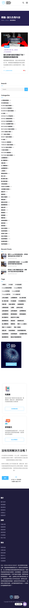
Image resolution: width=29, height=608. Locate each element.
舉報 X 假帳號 (17, 327)
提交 (5, 478)
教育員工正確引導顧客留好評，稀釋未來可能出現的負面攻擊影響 (17, 270)
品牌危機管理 (5, 311)
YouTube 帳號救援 (6, 152)
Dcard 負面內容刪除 (6, 105)
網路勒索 (3, 194)
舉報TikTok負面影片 (7, 327)
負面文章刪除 (4, 236)
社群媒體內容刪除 (5, 189)
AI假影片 (4, 284)
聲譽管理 (13, 324)
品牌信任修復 (19, 307)
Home (2, 20)
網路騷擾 (3, 215)
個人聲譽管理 (4, 160)
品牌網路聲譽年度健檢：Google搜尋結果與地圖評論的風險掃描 (18, 263)
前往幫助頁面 (14, 408)
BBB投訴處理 (18, 284)
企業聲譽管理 (4, 158)
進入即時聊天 (14, 439)
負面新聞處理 (14, 334)
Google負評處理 (16, 291)
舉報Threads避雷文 (22, 324)
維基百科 (3, 191)
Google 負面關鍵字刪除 (7, 124)
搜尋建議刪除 (23, 314)
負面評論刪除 (4, 244)
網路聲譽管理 (4, 205)
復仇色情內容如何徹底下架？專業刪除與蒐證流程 (14, 56)
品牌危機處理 (14, 311)
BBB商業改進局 (5, 103)
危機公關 (3, 163)
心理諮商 (3, 171)
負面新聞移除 (5, 334)
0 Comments (7, 52)
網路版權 (3, 199)
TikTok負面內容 (16, 294)
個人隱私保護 (5, 301)
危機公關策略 (12, 304)
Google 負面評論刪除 (6, 121)
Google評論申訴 (18, 288)
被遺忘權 (4, 330)
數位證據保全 (5, 317)
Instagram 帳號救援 (6, 126)
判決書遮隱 (13, 301)
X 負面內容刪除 (4, 150)
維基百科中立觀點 (15, 317)
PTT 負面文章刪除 (5, 134)
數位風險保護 (4, 181)
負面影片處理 (4, 233)
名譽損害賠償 (5, 307)
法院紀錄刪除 (4, 184)
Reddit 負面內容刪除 (6, 137)
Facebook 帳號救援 (6, 108)
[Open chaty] (25, 604)
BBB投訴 (11, 284)
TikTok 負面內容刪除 (6, 147)
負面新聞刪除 (4, 238)
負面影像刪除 (4, 231)
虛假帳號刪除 (4, 220)
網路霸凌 (3, 212)
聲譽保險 (3, 218)
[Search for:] (14, 89)
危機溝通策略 (20, 304)
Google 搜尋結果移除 (6, 118)
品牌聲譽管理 (4, 168)
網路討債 (3, 207)
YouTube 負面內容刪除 (7, 155)
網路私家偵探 (4, 202)
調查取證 (3, 223)
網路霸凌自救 (20, 320)
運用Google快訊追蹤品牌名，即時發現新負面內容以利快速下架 (18, 255)
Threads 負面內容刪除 (7, 144)
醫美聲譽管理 (5, 337)
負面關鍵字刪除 (23, 334)
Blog (7, 20)
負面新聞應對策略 (21, 330)
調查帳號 (3, 225)
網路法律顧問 (4, 197)
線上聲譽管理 (5, 324)
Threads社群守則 (6, 294)
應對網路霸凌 (14, 314)
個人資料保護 (23, 297)
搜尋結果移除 (4, 173)
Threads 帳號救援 (6, 142)
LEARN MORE (8, 70)
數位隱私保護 (4, 178)
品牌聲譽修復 (23, 311)
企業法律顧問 (5, 297)
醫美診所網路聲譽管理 (16, 337)
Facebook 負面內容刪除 (7, 111)
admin (16, 50)
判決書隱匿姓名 (22, 301)
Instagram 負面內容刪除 (7, 129)
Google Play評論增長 (7, 116)
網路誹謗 (7, 46)
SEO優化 (3, 139)
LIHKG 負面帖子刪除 (6, 131)
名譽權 (12, 307)
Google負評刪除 (6, 291)
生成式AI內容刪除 (5, 186)
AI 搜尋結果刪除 (5, 100)
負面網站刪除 (4, 241)
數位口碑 (3, 176)
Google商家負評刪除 (7, 288)
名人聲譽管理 (4, 165)
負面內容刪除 (4, 228)
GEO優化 (3, 113)
